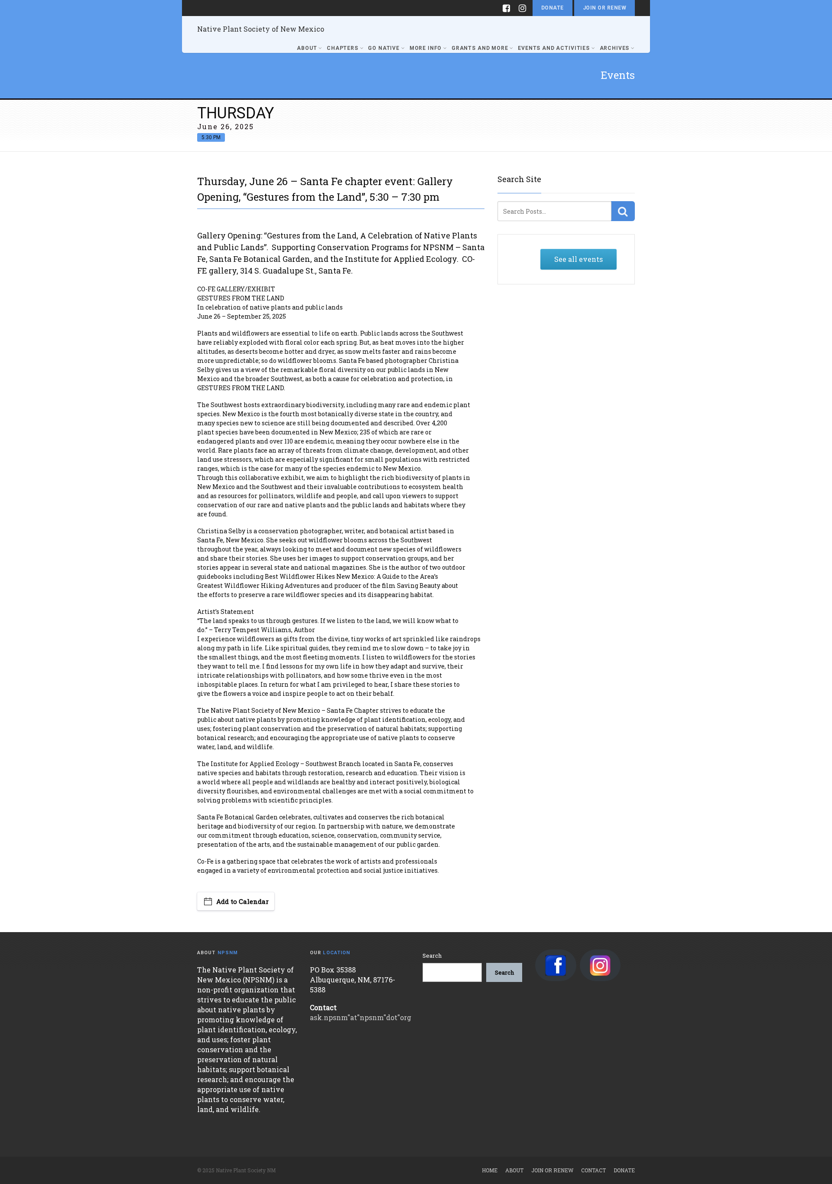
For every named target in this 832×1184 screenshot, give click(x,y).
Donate (552, 8)
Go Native (384, 48)
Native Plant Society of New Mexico (260, 28)
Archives (615, 48)
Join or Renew (604, 8)
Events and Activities (554, 48)
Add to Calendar (242, 901)
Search (432, 955)
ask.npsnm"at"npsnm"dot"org (360, 1017)
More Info (426, 48)
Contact (593, 1170)
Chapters (342, 48)
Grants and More (480, 48)
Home (489, 1170)
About (307, 48)
